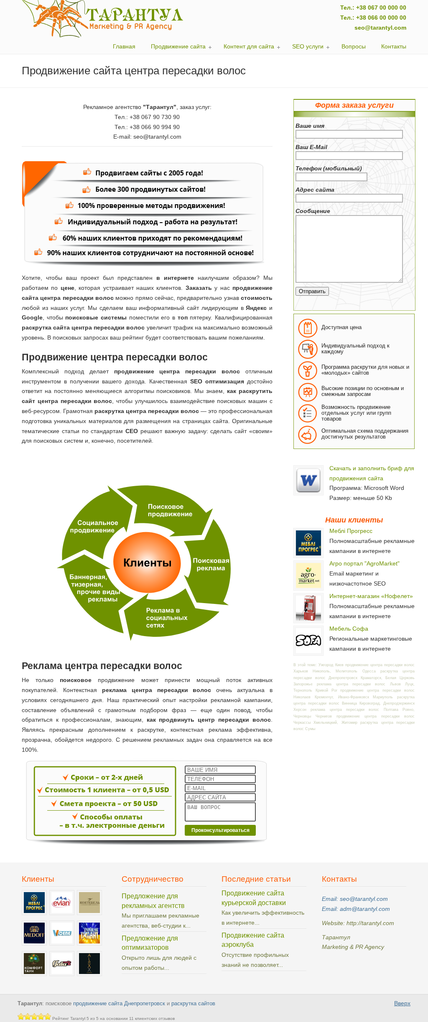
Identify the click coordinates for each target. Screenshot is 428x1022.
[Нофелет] (308, 620)
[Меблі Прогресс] (308, 555)
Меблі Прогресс (350, 530)
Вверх (402, 1003)
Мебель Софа (348, 628)
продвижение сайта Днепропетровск (119, 1004)
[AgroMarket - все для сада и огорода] (308, 588)
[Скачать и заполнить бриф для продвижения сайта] (308, 492)
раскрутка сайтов (193, 1004)
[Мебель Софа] (308, 653)
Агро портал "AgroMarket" (364, 563)
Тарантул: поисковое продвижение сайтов (103, 19)
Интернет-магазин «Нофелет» (371, 596)
